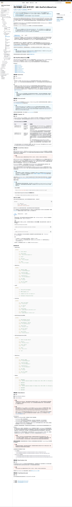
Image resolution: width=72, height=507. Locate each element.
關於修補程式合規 (31, 54)
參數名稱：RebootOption (33, 51)
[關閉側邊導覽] (11, 5)
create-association (31, 112)
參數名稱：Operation (18, 65)
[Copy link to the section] (12, 57)
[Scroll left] (21, 2)
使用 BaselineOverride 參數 (35, 470)
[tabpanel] (33, 38)
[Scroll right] (37, 2)
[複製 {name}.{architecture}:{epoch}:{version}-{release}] (50, 227)
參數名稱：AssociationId (18, 66)
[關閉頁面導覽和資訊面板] (70, 12)
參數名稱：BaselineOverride (19, 71)
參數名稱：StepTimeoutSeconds (20, 72)
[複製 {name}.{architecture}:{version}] (50, 231)
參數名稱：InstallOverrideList (19, 68)
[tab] (17, 35)
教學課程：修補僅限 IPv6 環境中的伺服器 (40, 173)
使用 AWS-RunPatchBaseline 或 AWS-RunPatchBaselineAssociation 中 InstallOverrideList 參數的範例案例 (35, 178)
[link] (25, 5)
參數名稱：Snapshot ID (18, 67)
